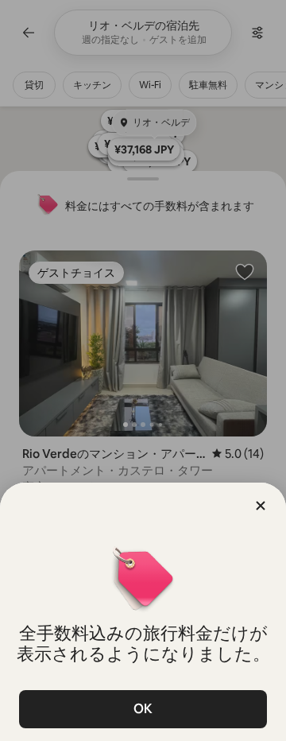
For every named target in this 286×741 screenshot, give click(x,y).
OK (143, 708)
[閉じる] (260, 505)
